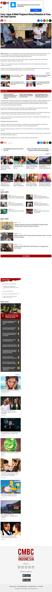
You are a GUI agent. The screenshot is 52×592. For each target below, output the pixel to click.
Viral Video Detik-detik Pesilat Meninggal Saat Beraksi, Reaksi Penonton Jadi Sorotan (11, 316)
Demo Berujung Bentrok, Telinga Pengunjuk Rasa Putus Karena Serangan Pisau (9, 369)
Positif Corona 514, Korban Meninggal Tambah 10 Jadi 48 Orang (10, 297)
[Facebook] (19, 567)
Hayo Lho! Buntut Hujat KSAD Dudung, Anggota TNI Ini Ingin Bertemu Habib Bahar (41, 204)
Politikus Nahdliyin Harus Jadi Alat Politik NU (16, 211)
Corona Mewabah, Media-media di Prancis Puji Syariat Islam (9, 340)
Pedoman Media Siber (22, 586)
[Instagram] (22, 567)
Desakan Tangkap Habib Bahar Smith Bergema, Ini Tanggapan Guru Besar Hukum (26, 95)
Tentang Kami (12, 586)
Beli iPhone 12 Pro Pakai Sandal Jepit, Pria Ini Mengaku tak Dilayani (10, 362)
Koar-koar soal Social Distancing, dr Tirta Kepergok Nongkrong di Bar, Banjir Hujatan (10, 334)
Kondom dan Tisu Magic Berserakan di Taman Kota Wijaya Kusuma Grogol (10, 322)
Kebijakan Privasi (32, 586)
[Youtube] (33, 567)
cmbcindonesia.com (26, 588)
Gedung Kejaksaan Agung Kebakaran (9, 283)
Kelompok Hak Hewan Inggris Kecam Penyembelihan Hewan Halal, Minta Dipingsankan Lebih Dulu (10, 351)
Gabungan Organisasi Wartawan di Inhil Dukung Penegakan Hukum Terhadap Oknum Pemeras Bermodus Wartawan (31, 225)
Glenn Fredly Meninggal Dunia (8, 291)
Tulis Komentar (26, 256)
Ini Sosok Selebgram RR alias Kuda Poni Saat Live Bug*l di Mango (9, 328)
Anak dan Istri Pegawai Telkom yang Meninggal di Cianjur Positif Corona (10, 345)
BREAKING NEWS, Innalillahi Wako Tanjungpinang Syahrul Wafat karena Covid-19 (11, 287)
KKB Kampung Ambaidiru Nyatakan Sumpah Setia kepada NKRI (41, 211)
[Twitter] (26, 567)
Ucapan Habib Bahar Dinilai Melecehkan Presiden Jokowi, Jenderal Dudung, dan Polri (41, 95)
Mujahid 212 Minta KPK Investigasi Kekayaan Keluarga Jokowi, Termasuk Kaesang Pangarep (16, 197)
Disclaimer (40, 586)
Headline (5, 20)
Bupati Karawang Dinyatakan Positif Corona (11, 293)
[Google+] (29, 567)
